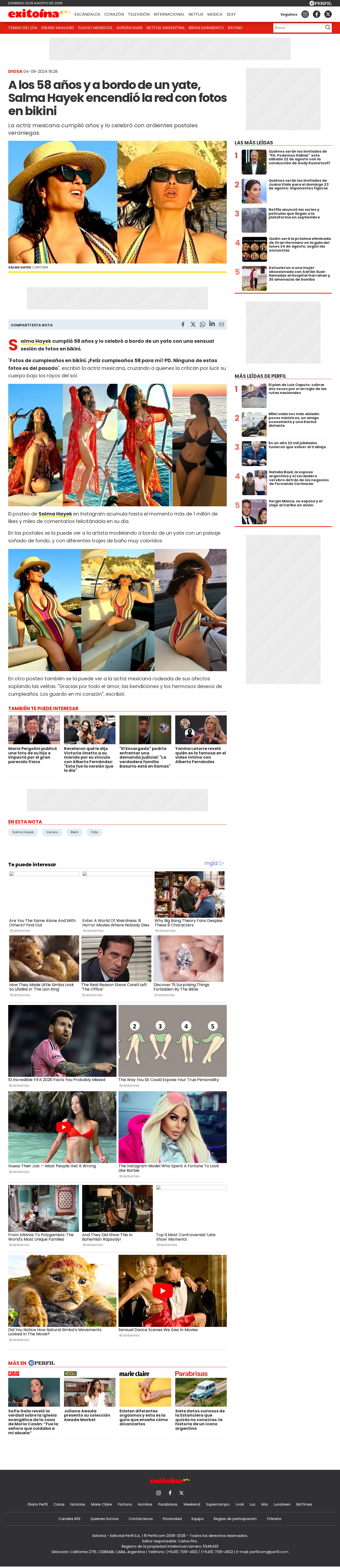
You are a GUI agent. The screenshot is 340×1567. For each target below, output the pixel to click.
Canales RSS (69, 1518)
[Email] (221, 325)
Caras (59, 1504)
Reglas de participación (235, 1518)
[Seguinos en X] (328, 14)
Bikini (74, 832)
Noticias (77, 1504)
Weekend (191, 1504)
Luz (252, 1504)
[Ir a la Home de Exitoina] (39, 14)
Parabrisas (167, 1504)
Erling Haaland (57, 28)
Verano (52, 832)
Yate (94, 832)
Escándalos (87, 14)
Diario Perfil (38, 1504)
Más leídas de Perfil (260, 376)
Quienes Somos (104, 1518)
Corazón (114, 14)
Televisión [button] (139, 14)
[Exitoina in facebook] (316, 14)
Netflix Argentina (165, 28)
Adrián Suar (129, 28)
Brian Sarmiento (206, 28)
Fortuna (125, 1504)
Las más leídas (254, 142)
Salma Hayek (36, 341)
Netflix (195, 14)
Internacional (169, 14)
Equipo (198, 1518)
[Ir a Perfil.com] (320, 4)
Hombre (145, 1504)
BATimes (304, 1504)
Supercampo (218, 1504)
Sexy (231, 14)
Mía (264, 1504)
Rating (235, 28)
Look (240, 1504)
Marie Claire (101, 1504)
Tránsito (274, 1518)
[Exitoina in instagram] (305, 14)
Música (215, 14)
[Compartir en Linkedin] (212, 324)
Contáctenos (141, 1518)
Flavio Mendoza (95, 28)
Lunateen (282, 1504)
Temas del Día (22, 28)
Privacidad (172, 1518)
